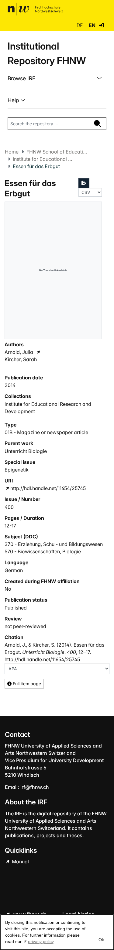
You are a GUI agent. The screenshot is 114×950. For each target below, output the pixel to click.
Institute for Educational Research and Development (43, 159)
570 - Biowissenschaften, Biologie (43, 551)
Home (12, 152)
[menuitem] (57, 78)
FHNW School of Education (56, 152)
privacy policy (41, 941)
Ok (100, 939)
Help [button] (14, 100)
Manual (20, 861)
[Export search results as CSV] (83, 183)
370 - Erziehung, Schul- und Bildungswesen (54, 544)
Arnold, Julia (19, 352)
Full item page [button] (26, 683)
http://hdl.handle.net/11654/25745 (48, 488)
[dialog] (57, 932)
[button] (101, 25)
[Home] (35, 9)
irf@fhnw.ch (34, 787)
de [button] (80, 25)
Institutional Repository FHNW (47, 53)
